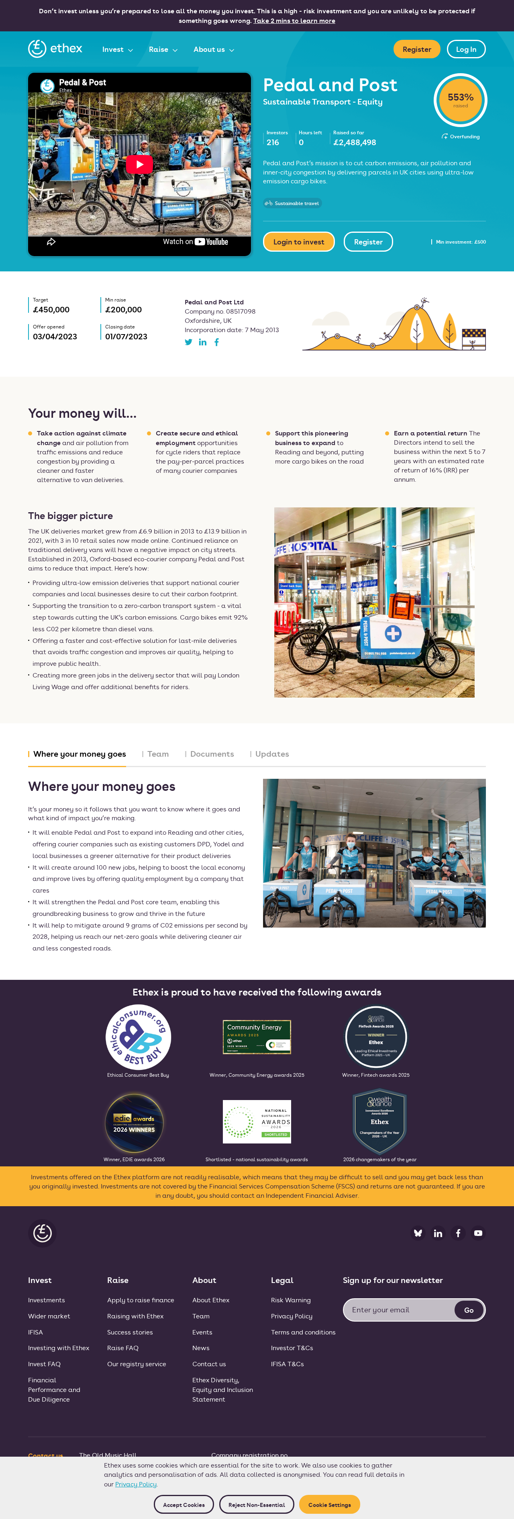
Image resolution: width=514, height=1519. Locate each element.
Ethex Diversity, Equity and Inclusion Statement (222, 1389)
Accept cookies (184, 1504)
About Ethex (210, 1299)
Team (201, 1315)
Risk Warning (291, 1299)
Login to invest (298, 241)
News (201, 1347)
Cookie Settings (329, 1504)
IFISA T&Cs (287, 1363)
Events (202, 1331)
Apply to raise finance (140, 1299)
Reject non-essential (256, 1504)
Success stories (130, 1331)
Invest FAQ (44, 1363)
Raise (159, 48)
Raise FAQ (123, 1347)
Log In (466, 48)
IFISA (35, 1331)
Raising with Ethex (135, 1315)
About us (210, 48)
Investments (46, 1299)
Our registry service (136, 1363)
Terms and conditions (303, 1331)
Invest (113, 48)
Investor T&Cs (292, 1347)
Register (417, 48)
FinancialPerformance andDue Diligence (54, 1389)
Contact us (209, 1363)
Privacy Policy (136, 1483)
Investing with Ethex (58, 1347)
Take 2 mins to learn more (294, 20)
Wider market (49, 1315)
